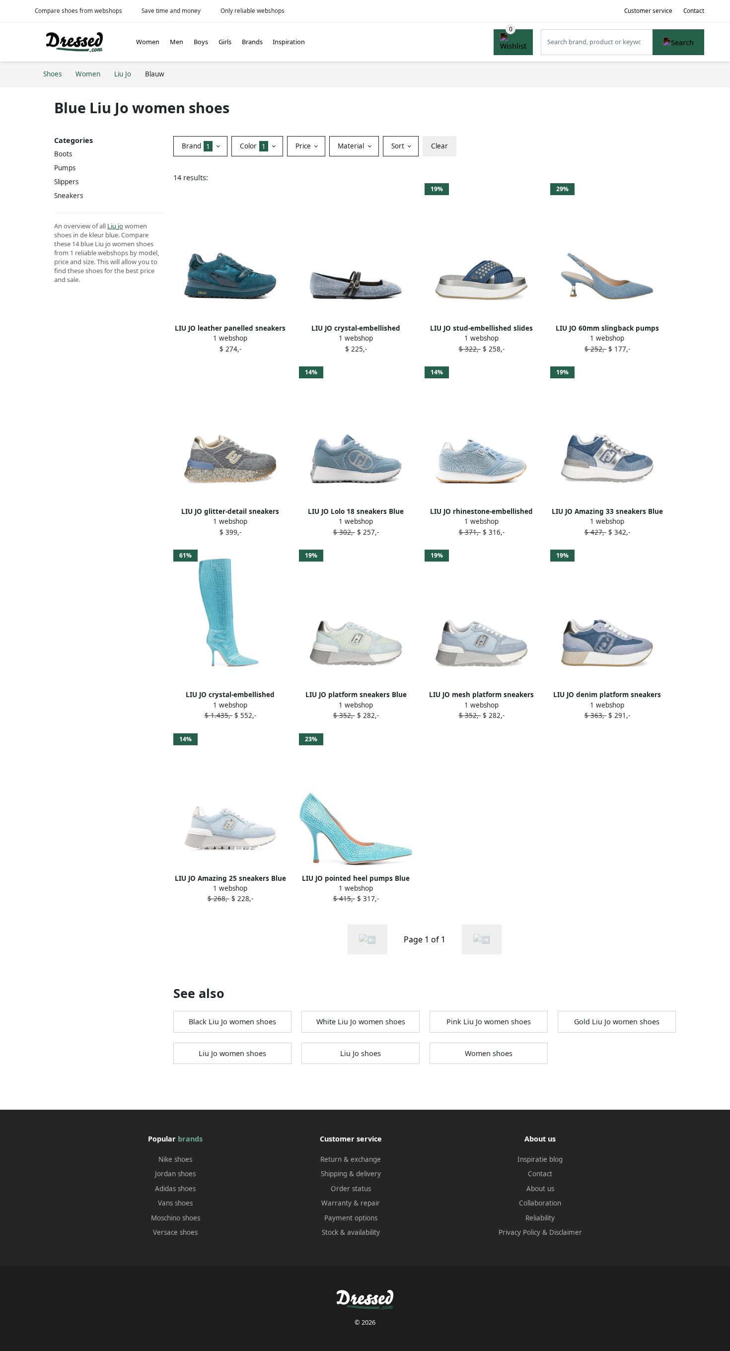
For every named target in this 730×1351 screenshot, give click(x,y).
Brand (196, 146)
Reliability (540, 1217)
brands (190, 1138)
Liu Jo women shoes (232, 1053)
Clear (439, 146)
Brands (252, 41)
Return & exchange (350, 1159)
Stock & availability (351, 1232)
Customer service (648, 10)
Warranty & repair (350, 1203)
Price (304, 146)
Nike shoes (175, 1159)
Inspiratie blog (540, 1159)
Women (147, 41)
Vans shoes (175, 1203)
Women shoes (488, 1053)
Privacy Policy (519, 1232)
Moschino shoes (175, 1217)
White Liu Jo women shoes (360, 1021)
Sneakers (68, 195)
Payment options (350, 1217)
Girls (225, 41)
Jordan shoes (175, 1173)
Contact (693, 10)
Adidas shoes (175, 1188)
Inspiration (289, 41)
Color (253, 146)
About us (540, 1188)
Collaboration (540, 1203)
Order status (351, 1188)
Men (176, 41)
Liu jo (115, 225)
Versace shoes (175, 1232)
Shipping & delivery (351, 1173)
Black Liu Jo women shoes (232, 1021)
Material (352, 146)
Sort (398, 146)
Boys (201, 41)
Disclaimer (565, 1232)
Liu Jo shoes (360, 1053)
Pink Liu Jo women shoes (488, 1021)
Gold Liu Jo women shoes (616, 1021)
